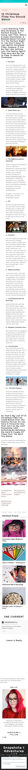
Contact (15, 756)
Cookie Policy (8, 763)
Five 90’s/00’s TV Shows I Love (12, 607)
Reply (4, 631)
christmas (4, 512)
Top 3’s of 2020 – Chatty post (13, 563)
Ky (4, 22)
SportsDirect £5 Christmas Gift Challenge (6, 503)
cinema (10, 512)
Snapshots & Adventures (14, 749)
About (3, 755)
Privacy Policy (12, 755)
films (14, 512)
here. (6, 444)
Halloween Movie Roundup (13, 584)
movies (19, 512)
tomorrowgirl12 (10, 622)
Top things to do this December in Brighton (19, 492)
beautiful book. (17, 176)
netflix (24, 512)
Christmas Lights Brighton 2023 (12, 540)
